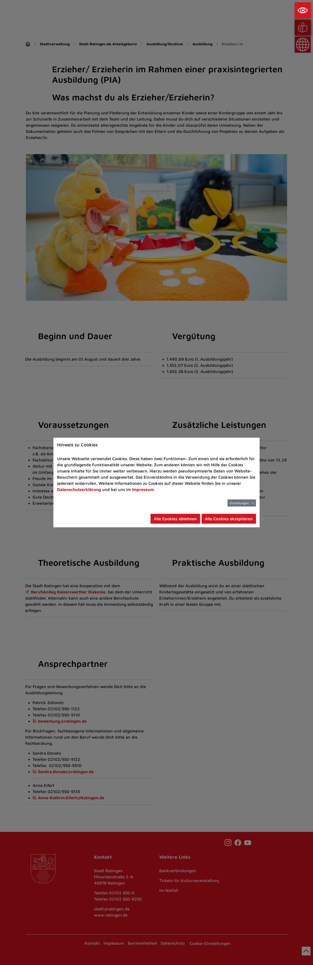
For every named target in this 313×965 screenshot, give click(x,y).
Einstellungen (239, 503)
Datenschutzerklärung (79, 489)
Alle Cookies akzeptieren (229, 518)
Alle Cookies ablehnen (175, 518)
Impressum (143, 489)
